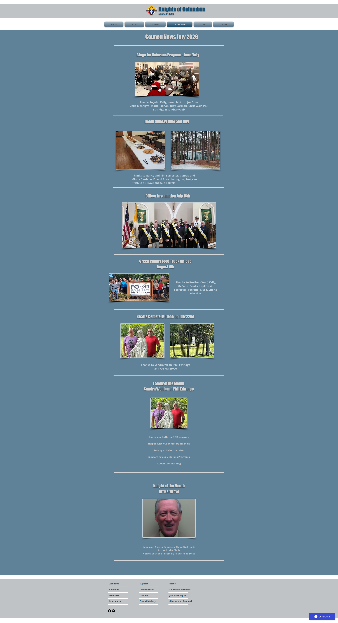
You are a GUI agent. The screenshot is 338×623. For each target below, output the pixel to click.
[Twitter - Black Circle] (113, 610)
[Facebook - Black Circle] (109, 610)
